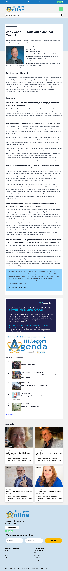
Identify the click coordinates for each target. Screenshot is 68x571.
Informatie (37, 555)
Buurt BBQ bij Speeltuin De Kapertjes (34, 396)
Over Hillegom (38, 550)
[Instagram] (60, 2)
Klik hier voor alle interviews (18, 288)
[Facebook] (58, 2)
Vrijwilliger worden (39, 560)
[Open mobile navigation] (61, 9)
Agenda (7, 553)
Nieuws (7, 555)
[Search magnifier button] (61, 15)
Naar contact (12, 527)
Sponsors (37, 558)
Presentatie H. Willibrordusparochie (34, 385)
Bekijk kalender (10, 414)
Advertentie (37, 553)
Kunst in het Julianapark (30, 406)
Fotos (6, 558)
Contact (7, 560)
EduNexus (46, 568)
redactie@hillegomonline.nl (15, 521)
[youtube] (62, 2)
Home (6, 550)
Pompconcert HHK (28, 364)
